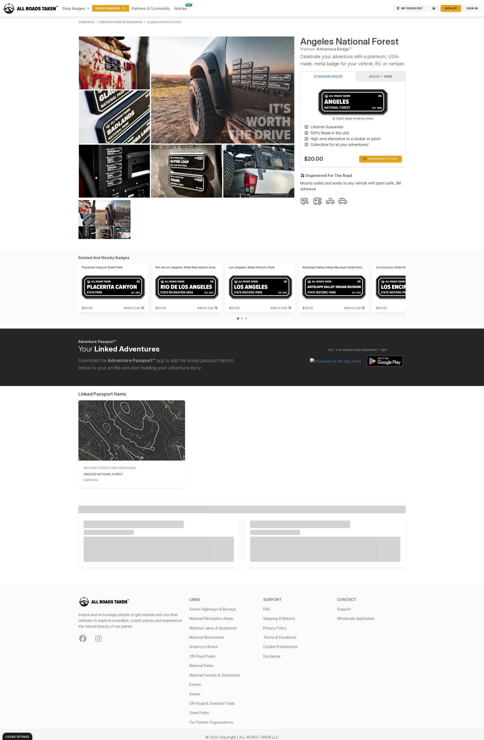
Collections (86, 22)
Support (344, 609)
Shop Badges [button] (74, 8)
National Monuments (206, 637)
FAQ (266, 609)
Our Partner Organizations (211, 722)
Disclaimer (272, 656)
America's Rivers (203, 647)
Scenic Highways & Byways (212, 609)
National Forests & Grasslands (120, 22)
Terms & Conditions (280, 637)
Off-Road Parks (202, 656)
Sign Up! (451, 8)
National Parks (201, 665)
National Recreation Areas (211, 618)
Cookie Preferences (280, 647)
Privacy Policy (275, 628)
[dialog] (17, 736)
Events (195, 684)
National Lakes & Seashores (213, 628)
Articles (180, 8)
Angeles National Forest (103, 474)
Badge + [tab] (380, 76)
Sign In (472, 8)
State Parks (199, 713)
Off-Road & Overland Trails (212, 703)
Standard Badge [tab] (328, 76)
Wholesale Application (356, 618)
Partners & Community (151, 8)
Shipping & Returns (279, 618)
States (194, 694)
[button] (134, 308)
